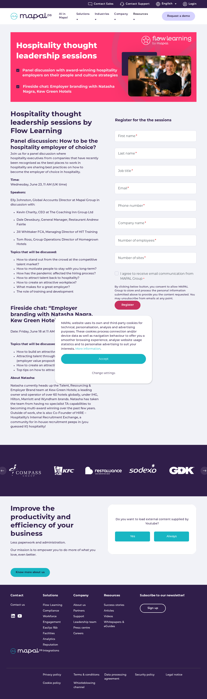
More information (87, 349)
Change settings (103, 373)
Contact (17, 595)
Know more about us (30, 572)
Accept (104, 359)
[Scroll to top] (198, 690)
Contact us (18, 605)
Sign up (153, 608)
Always (172, 536)
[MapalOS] (31, 16)
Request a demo (178, 16)
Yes (132, 536)
